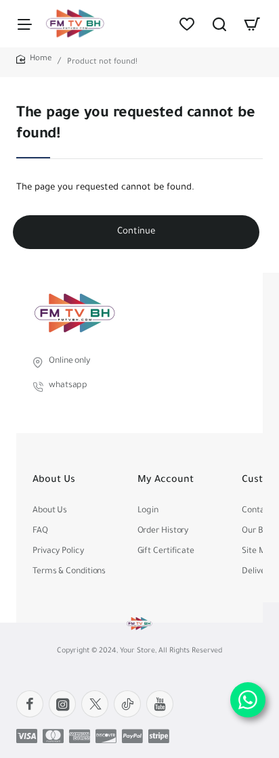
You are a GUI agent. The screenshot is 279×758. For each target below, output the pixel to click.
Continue (136, 232)
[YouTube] (159, 703)
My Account (165, 480)
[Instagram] (62, 703)
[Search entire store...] (219, 23)
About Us (54, 480)
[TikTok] (127, 703)
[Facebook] (29, 703)
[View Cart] (252, 23)
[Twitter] (94, 703)
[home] (33, 60)
